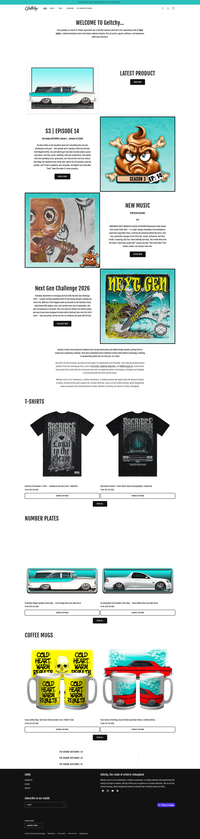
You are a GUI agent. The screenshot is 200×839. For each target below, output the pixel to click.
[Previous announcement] (25, 2)
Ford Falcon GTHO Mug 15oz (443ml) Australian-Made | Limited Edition (127, 720)
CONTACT (27, 788)
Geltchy (32, 833)
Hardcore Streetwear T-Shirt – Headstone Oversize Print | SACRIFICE (51, 486)
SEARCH (27, 784)
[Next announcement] (174, 2)
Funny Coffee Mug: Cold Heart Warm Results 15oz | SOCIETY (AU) (49, 720)
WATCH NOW (62, 176)
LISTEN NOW (137, 254)
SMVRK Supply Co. (126, 366)
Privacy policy (62, 833)
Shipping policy (83, 833)
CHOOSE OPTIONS (62, 496)
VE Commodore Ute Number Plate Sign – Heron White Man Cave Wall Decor (129, 603)
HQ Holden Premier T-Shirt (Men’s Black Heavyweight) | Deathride (126, 486)
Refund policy (51, 833)
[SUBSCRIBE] (63, 805)
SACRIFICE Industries (108, 366)
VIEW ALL (100, 504)
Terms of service (72, 833)
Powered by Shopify (39, 833)
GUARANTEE (28, 780)
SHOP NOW (138, 82)
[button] (52, 8)
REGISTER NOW (62, 324)
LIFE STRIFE (95, 366)
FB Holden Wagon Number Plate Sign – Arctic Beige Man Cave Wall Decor (53, 603)
